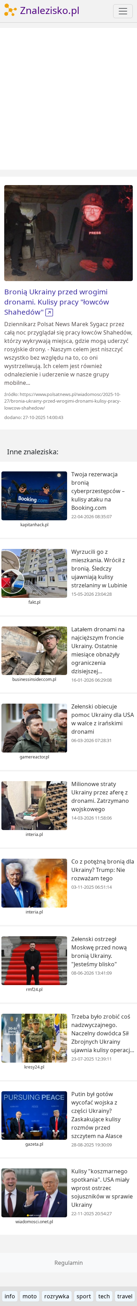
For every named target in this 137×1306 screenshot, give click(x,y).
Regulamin (68, 1263)
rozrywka (56, 1296)
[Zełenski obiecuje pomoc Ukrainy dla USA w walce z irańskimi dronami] (34, 728)
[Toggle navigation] (123, 11)
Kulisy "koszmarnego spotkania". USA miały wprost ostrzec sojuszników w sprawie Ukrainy (102, 1188)
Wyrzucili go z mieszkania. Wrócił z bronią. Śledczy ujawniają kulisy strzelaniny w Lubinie (99, 568)
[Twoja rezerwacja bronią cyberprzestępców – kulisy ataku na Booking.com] (34, 495)
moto (29, 1296)
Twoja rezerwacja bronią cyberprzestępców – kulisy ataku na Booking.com (98, 491)
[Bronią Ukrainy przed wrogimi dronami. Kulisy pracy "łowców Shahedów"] (68, 232)
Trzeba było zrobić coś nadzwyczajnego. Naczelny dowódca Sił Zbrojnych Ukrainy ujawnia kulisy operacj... (102, 1033)
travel (124, 1296)
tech (104, 1296)
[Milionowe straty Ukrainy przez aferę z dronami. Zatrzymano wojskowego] (34, 805)
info (10, 1296)
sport (84, 1296)
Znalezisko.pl (48, 10)
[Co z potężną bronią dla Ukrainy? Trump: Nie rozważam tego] (34, 882)
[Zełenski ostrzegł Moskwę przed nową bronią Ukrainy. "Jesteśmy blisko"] (34, 960)
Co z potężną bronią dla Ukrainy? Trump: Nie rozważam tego (102, 870)
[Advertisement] (68, 99)
